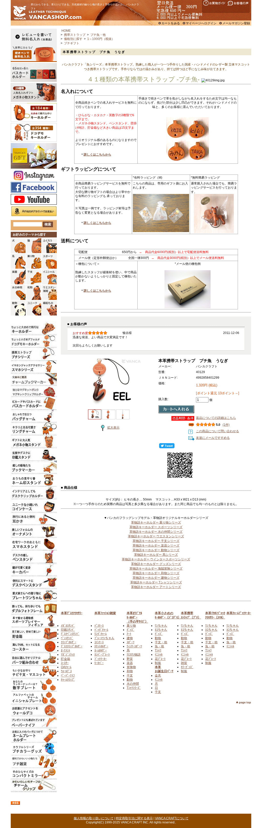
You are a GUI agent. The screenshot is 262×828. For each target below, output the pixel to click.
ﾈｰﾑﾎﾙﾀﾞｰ (100, 650)
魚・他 (159, 646)
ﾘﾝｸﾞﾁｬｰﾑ (100, 634)
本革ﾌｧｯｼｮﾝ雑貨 (105, 613)
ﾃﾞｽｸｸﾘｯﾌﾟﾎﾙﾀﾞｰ (71, 646)
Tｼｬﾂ (158, 650)
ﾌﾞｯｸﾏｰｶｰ (100, 659)
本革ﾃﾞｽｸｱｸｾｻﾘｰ (71, 613)
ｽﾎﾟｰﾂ (130, 642)
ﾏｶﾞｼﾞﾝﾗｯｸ (68, 654)
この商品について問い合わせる (217, 431)
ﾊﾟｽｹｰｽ (99, 625)
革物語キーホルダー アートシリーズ (156, 587)
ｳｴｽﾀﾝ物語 (133, 654)
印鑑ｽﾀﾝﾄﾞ (68, 629)
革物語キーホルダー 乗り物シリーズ (156, 522)
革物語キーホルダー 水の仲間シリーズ (155, 531)
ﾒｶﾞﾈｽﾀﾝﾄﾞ (68, 625)
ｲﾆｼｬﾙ (158, 654)
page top (245, 702)
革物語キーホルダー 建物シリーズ (156, 578)
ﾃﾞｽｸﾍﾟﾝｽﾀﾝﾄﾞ (70, 634)
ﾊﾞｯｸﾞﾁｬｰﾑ (101, 629)
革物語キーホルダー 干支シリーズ (156, 541)
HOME (66, 30)
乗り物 (131, 625)
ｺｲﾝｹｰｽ (99, 642)
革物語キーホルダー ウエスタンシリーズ (156, 536)
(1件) (226, 425)
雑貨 (184, 663)
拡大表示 (113, 427)
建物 (130, 638)
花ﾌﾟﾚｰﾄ (160, 659)
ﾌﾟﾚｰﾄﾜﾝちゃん (104, 638)
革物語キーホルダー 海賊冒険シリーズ (155, 568)
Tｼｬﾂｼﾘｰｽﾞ (134, 688)
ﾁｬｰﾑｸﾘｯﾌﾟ (68, 679)
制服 (158, 663)
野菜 (130, 659)
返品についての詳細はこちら (216, 418)
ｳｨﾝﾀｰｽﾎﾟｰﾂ (134, 646)
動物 (130, 679)
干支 (130, 675)
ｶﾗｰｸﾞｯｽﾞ (187, 667)
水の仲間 (133, 683)
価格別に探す (73, 39)
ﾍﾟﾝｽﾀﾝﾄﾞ (67, 638)
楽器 (130, 663)
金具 (158, 675)
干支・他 (161, 642)
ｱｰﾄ (129, 634)
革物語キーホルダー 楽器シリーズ (156, 545)
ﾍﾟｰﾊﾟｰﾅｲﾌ (68, 675)
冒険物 (131, 667)
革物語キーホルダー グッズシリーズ (156, 564)
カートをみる (170, 23)
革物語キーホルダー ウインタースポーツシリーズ (156, 559)
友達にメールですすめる (213, 438)
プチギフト (71, 43)
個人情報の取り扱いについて (94, 818)
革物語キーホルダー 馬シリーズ (156, 555)
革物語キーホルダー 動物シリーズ (156, 550)
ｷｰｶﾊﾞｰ (99, 663)
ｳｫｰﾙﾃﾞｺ (66, 671)
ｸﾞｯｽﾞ (130, 629)
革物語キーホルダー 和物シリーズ (156, 573)
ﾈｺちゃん (161, 629)
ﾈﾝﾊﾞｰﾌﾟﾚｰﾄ (102, 654)
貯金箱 (65, 659)
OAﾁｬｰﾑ (66, 667)
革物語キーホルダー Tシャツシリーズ (156, 582)
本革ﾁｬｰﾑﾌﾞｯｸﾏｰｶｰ (238, 613)
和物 (130, 671)
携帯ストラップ (74, 35)
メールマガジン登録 (236, 23)
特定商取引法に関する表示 (134, 818)
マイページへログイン (201, 23)
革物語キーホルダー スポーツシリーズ (155, 527)
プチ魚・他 (98, 35)
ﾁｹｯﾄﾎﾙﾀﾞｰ (101, 646)
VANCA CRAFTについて (172, 818)
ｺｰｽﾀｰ (65, 663)
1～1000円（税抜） (101, 39)
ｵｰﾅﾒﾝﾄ (65, 650)
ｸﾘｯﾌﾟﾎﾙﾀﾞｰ (68, 642)
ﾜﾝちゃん (161, 625)
